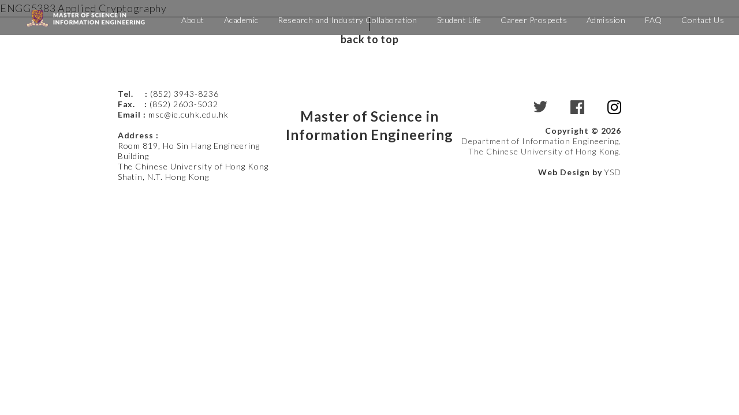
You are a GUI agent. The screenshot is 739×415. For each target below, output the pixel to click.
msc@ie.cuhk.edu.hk (188, 114)
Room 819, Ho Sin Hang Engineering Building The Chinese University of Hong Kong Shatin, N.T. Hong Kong (193, 161)
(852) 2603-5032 (184, 104)
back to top (369, 39)
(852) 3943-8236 (185, 94)
